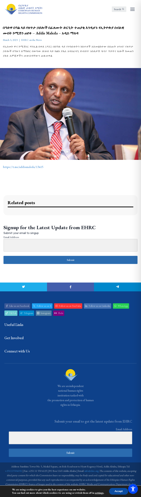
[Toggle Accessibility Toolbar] (133, 489)
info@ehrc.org (92, 471)
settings (99, 492)
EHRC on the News (31, 40)
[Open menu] (132, 9)
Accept (119, 491)
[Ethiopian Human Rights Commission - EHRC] (23, 9)
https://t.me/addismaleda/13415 (23, 167)
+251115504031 (13, 471)
